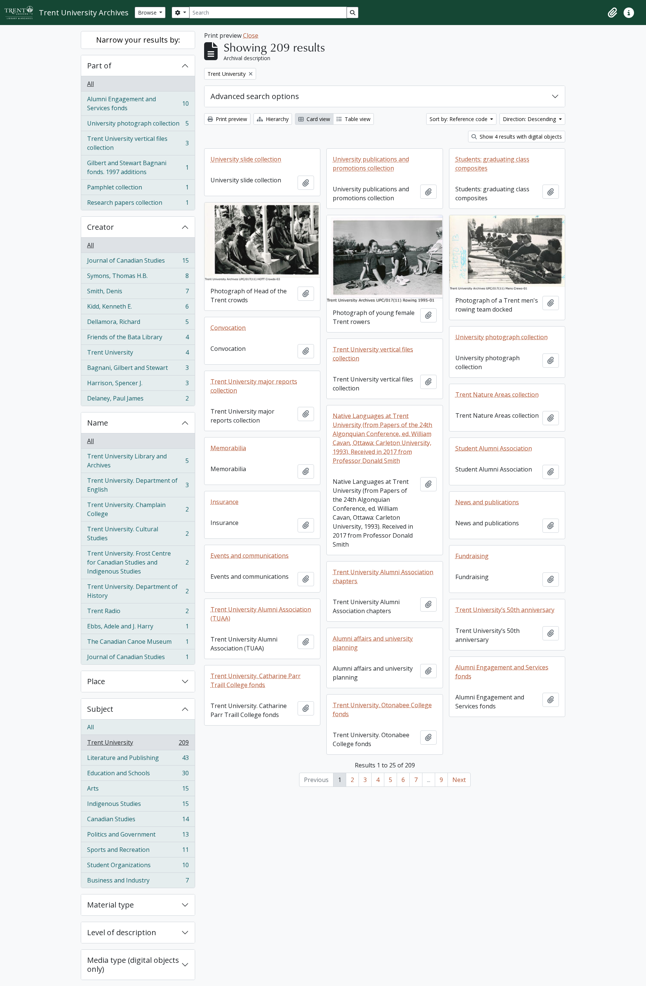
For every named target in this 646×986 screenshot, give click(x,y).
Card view (317, 119)
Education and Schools (138, 775)
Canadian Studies (138, 821)
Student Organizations (138, 867)
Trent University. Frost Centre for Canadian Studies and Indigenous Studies (138, 562)
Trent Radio (138, 613)
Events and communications (249, 555)
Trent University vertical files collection (138, 143)
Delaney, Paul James (138, 400)
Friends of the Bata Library (138, 339)
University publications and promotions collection (371, 163)
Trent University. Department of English (138, 485)
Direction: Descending (530, 119)
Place (96, 681)
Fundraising (472, 556)
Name (97, 423)
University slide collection (245, 159)
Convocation (228, 328)
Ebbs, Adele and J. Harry (138, 628)
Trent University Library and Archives (138, 460)
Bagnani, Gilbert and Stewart (138, 369)
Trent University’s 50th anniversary (504, 610)
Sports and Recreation (138, 851)
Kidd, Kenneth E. (138, 308)
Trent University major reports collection (253, 386)
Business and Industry (138, 882)
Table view (356, 119)
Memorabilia (228, 448)
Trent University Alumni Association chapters (383, 576)
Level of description (121, 932)
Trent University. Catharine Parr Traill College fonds (255, 680)
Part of (99, 66)
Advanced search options (254, 96)
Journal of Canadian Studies (138, 262)
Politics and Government (138, 836)
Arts (138, 790)
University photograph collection (138, 125)
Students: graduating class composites (492, 163)
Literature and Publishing (138, 760)
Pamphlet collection (138, 189)
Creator (100, 227)
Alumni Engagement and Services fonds (138, 103)
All (90, 84)
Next (459, 780)
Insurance (224, 502)
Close (250, 35)
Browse (148, 12)
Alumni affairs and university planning (373, 643)
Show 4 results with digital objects (520, 136)
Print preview (230, 119)
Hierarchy (276, 119)
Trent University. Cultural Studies (138, 533)
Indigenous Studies (138, 806)
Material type (110, 905)
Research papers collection (138, 204)
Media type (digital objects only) (133, 964)
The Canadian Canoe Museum (138, 643)
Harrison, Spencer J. (138, 385)
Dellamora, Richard (138, 324)
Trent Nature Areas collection (497, 394)
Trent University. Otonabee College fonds (382, 709)
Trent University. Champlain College (138, 509)
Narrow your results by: (138, 40)
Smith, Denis (138, 293)
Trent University (138, 354)
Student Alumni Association (493, 448)
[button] (612, 12)
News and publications (487, 502)
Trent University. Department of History (138, 591)
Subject (100, 709)
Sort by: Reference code (459, 119)
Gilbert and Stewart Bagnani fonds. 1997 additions (138, 167)
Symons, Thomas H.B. (138, 278)
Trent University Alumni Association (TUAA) (260, 613)
